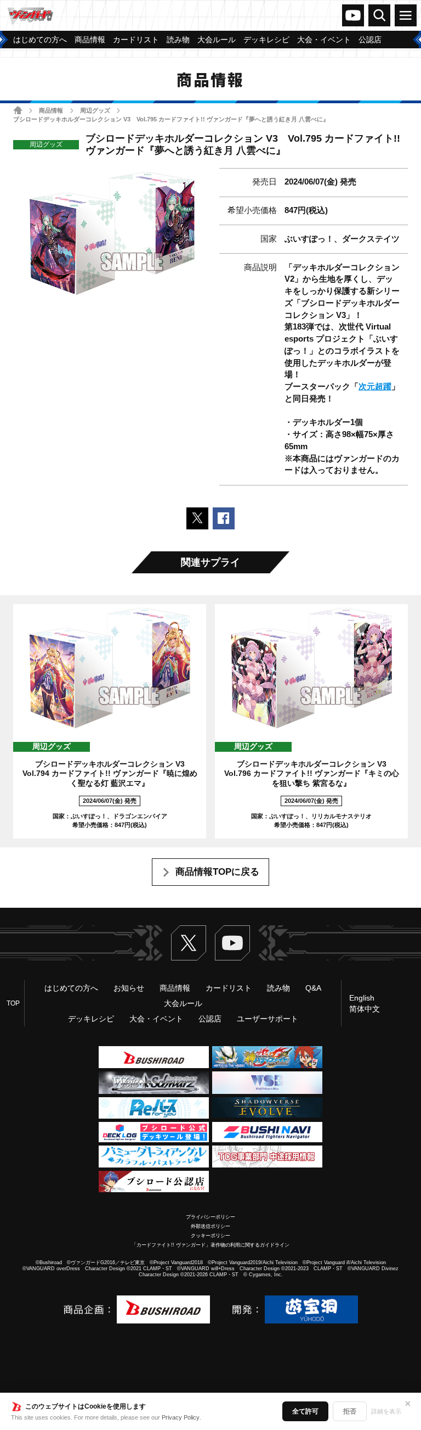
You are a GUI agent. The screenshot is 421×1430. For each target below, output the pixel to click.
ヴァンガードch (353, 15)
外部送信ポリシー (210, 1226)
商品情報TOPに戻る (217, 872)
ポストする (197, 518)
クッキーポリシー (210, 1235)
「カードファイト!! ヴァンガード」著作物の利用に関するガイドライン (210, 1245)
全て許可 (305, 1411)
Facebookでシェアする (224, 518)
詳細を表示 (386, 1411)
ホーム (17, 110)
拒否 (349, 1411)
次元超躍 (375, 386)
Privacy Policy (181, 1417)
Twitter (188, 942)
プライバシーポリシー (210, 1217)
